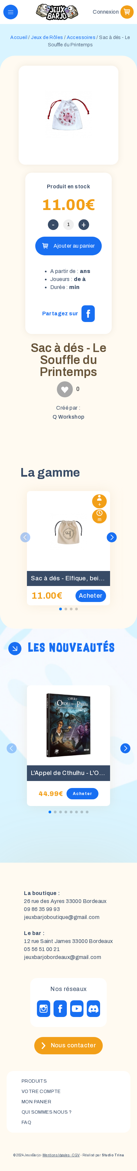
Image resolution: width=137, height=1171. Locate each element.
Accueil (18, 37)
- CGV (74, 1155)
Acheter (82, 793)
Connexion (106, 12)
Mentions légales (56, 1155)
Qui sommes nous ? (47, 1112)
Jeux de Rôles (47, 37)
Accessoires (81, 37)
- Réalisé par (102, 1155)
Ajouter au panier (74, 246)
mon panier (36, 1101)
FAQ (26, 1122)
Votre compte (41, 1091)
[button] (112, 537)
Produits (34, 1081)
